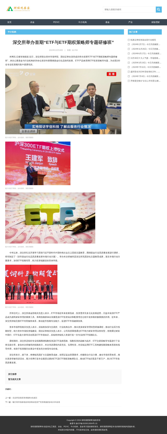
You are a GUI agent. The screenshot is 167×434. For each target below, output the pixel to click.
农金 (32, 22)
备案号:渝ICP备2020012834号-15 (83, 423)
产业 (130, 22)
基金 (107, 22)
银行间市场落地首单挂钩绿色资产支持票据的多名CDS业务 (36, 402)
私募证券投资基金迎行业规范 (143, 40)
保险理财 (155, 22)
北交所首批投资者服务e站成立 (25, 398)
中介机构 (82, 22)
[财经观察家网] (19, 8)
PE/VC (56, 22)
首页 (9, 22)
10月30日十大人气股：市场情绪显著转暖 (148, 58)
